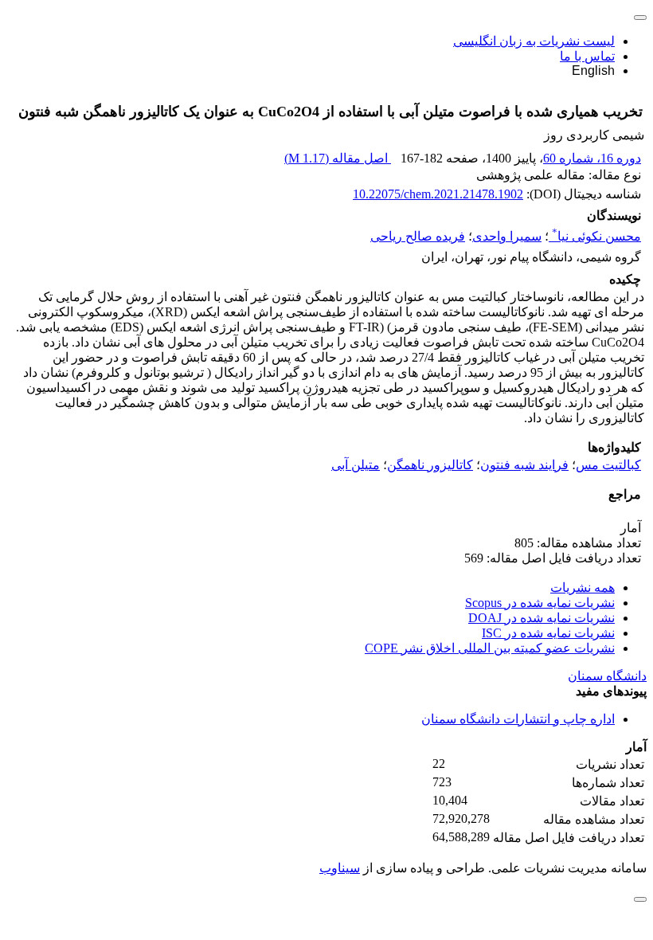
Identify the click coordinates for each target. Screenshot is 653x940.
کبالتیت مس (608, 465)
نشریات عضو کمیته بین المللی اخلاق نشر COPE (490, 648)
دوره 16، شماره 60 (592, 158)
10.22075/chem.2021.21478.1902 (438, 194)
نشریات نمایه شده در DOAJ (541, 618)
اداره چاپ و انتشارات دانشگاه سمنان (518, 719)
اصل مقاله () (337, 158)
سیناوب (339, 868)
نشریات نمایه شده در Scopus (540, 602)
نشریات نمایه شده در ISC (548, 633)
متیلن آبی (355, 465)
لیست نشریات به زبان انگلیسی (534, 41)
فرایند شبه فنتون (524, 465)
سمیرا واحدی (507, 236)
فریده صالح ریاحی (417, 236)
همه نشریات (582, 587)
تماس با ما (587, 56)
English (593, 70)
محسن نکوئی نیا (596, 236)
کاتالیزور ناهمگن (430, 465)
